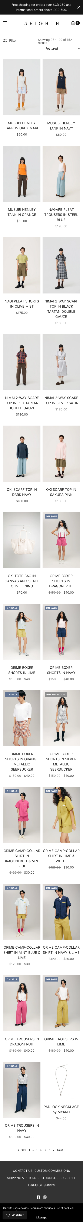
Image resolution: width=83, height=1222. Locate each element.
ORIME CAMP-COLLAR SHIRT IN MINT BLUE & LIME (21, 952)
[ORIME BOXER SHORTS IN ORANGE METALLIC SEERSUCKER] (21, 718)
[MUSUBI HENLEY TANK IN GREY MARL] (21, 87)
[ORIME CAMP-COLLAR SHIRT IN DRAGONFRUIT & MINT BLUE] (21, 815)
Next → (61, 1149)
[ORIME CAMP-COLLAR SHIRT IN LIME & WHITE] (61, 815)
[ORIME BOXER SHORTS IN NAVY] (61, 632)
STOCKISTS (49, 1178)
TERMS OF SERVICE (42, 1185)
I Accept (41, 1217)
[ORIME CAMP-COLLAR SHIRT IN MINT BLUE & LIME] (21, 912)
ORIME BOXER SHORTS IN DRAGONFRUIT (61, 581)
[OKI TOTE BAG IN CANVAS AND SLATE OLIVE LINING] (21, 540)
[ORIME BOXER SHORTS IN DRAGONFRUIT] (61, 540)
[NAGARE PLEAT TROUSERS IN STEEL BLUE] (61, 174)
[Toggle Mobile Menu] (8, 23)
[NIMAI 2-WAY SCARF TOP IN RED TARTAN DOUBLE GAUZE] (21, 362)
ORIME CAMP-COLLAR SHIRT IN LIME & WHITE (61, 856)
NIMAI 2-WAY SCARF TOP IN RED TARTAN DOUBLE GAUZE (22, 403)
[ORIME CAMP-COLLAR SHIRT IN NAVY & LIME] (61, 912)
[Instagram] (45, 1197)
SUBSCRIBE (68, 1178)
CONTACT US (22, 1170)
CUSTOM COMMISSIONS (52, 1170)
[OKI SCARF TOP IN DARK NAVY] (21, 454)
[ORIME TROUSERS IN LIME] (61, 1003)
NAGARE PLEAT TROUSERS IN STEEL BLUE (61, 214)
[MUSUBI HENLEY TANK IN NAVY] (61, 87)
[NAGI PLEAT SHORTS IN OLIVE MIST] (21, 265)
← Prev (21, 1149)
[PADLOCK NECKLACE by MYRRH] (61, 1080)
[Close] (78, 7)
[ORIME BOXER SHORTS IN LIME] (21, 632)
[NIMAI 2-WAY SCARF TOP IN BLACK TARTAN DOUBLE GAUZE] (61, 265)
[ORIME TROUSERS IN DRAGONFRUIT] (21, 1003)
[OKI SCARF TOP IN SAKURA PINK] (61, 454)
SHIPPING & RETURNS (23, 1178)
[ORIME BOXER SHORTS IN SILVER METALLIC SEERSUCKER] (61, 718)
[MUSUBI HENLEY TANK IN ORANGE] (21, 174)
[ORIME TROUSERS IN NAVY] (21, 1090)
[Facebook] (38, 1197)
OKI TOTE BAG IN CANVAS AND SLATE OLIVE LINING (22, 581)
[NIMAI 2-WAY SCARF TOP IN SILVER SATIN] (61, 362)
